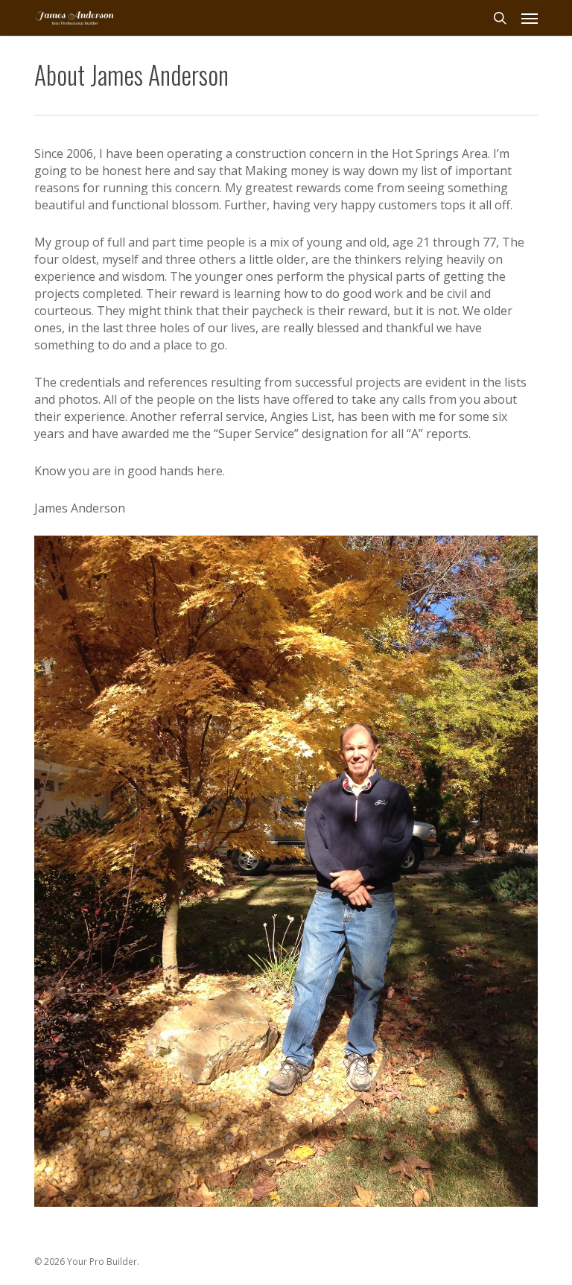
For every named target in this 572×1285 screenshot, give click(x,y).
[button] (529, 17)
